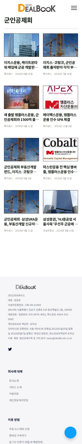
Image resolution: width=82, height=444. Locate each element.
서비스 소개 (15, 387)
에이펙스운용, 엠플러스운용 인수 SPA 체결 (59, 117)
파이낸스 (8, 73)
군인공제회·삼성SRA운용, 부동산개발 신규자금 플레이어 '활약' (21, 223)
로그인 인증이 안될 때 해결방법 (26, 442)
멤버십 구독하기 (17, 435)
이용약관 (14, 394)
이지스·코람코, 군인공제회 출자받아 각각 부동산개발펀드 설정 (60, 67)
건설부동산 (48, 230)
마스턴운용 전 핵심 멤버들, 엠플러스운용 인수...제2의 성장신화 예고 (60, 171)
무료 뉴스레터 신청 (19, 429)
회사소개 (14, 380)
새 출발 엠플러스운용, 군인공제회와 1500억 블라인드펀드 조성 (21, 119)
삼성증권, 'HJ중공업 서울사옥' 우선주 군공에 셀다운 (60, 223)
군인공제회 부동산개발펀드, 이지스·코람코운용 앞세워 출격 (20, 171)
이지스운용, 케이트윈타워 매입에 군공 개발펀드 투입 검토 (21, 67)
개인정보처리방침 (18, 400)
